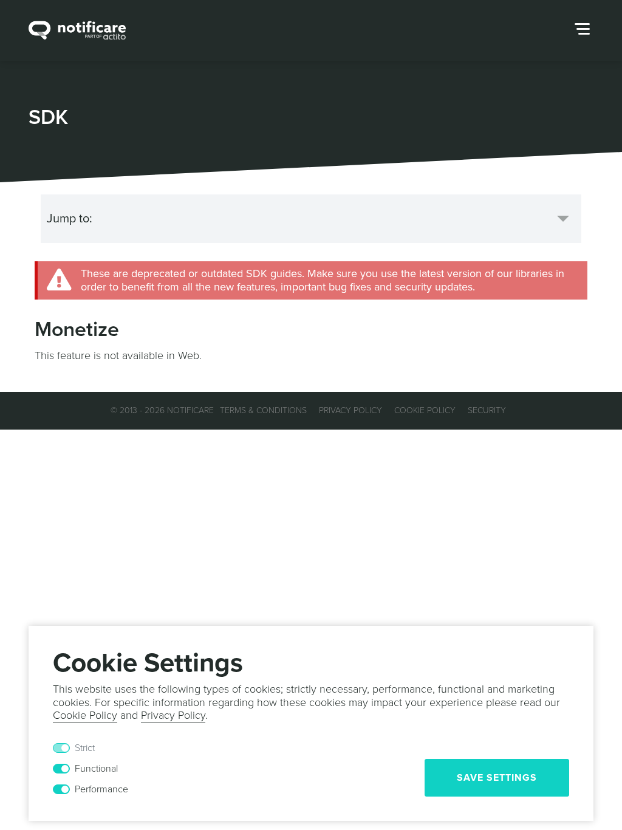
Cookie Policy (425, 410)
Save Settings (497, 778)
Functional (96, 769)
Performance (101, 789)
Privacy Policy (350, 410)
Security (487, 410)
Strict (85, 748)
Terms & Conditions (263, 410)
